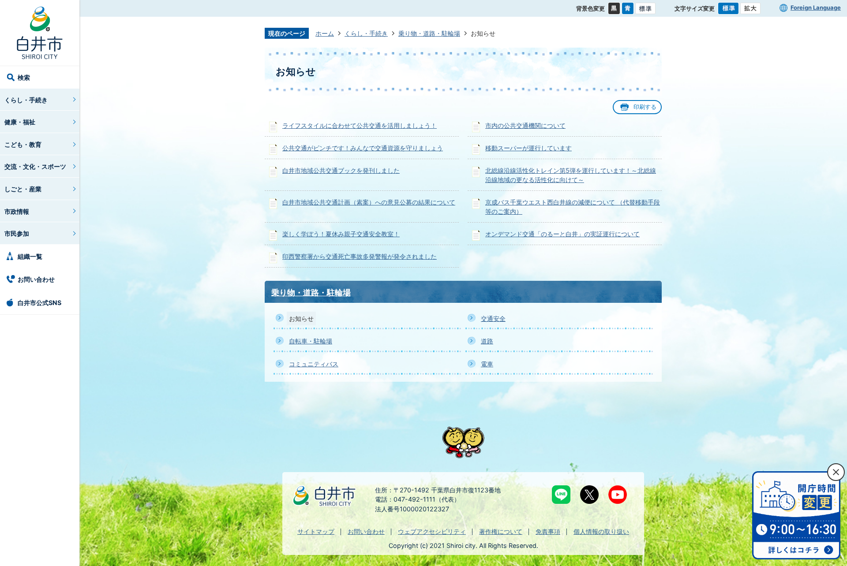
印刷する (644, 107)
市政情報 (16, 211)
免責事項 (548, 531)
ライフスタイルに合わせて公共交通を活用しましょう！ (359, 125)
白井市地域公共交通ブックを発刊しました (341, 170)
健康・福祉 (19, 122)
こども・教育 (22, 144)
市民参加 (16, 233)
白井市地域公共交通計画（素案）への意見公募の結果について (368, 202)
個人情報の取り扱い (601, 531)
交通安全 (493, 318)
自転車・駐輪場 (310, 341)
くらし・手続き (26, 100)
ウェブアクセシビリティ (432, 531)
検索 (24, 77)
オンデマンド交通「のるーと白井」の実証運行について (562, 234)
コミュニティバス (313, 364)
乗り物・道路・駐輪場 (429, 33)
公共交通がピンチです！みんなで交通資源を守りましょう (362, 148)
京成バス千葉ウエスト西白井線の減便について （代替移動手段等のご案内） (572, 207)
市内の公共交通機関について (525, 125)
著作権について (500, 531)
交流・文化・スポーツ (35, 166)
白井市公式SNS (39, 302)
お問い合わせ (36, 279)
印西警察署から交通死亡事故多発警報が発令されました (359, 256)
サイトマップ (315, 531)
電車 (487, 364)
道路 (487, 341)
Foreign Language (816, 7)
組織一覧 (30, 256)
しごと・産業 (22, 189)
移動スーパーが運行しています (528, 148)
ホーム (324, 33)
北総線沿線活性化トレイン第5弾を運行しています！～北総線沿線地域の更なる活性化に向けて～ (570, 175)
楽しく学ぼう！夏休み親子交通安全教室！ (341, 234)
